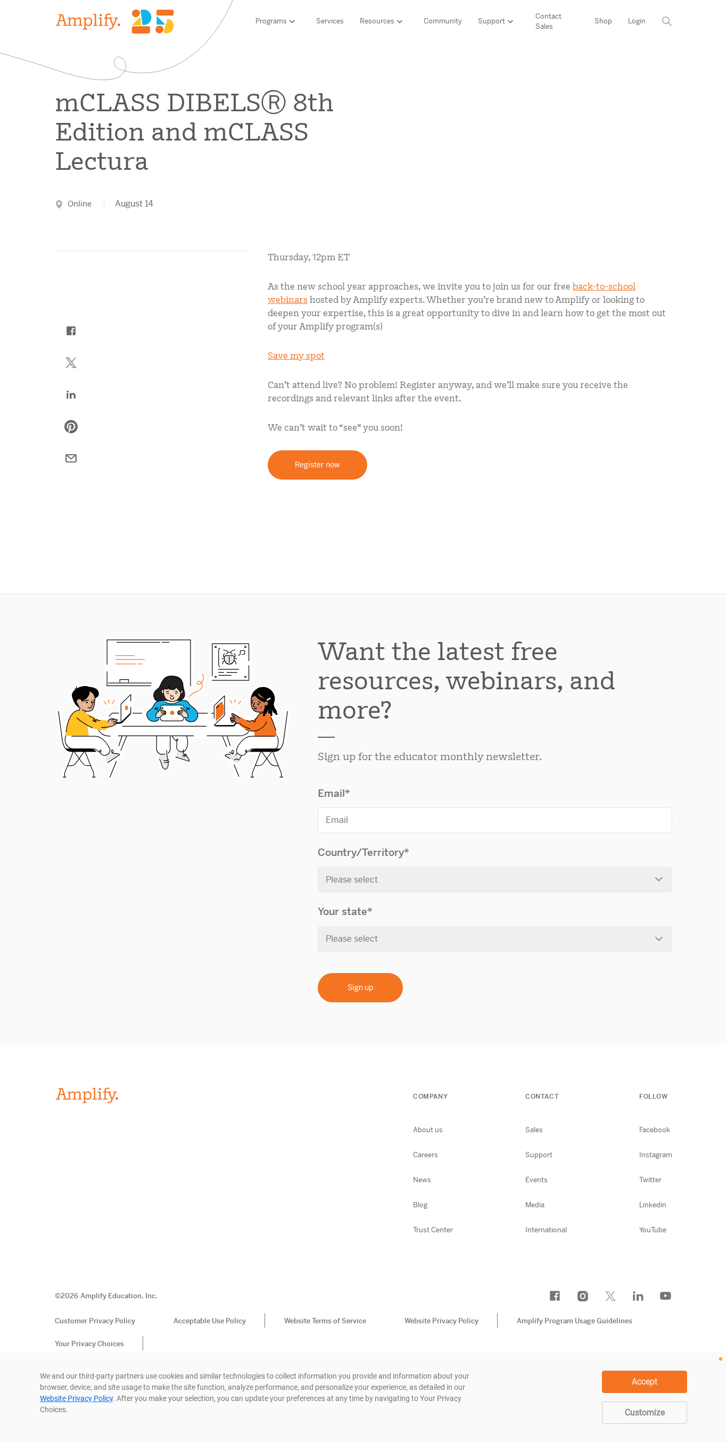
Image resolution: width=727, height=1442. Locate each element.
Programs (271, 21)
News (422, 1179)
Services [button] (330, 21)
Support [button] (491, 21)
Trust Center (433, 1229)
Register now (317, 464)
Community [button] (443, 21)
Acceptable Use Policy (210, 1320)
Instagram (655, 1154)
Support (538, 1154)
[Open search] (667, 21)
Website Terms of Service (325, 1320)
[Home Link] (115, 22)
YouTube (652, 1229)
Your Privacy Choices (89, 1343)
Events (536, 1179)
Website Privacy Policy (441, 1320)
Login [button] (637, 21)
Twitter (650, 1179)
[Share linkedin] (71, 395)
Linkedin (652, 1204)
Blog (420, 1204)
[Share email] (71, 459)
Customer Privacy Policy (95, 1320)
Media (534, 1204)
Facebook (654, 1129)
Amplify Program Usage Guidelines (574, 1320)
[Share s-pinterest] (71, 427)
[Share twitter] (71, 363)
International (546, 1229)
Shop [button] (603, 21)
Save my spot (296, 355)
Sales (534, 1129)
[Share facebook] (71, 331)
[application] (363, 1397)
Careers (425, 1154)
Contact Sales (548, 21)
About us (428, 1129)
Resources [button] (377, 21)
